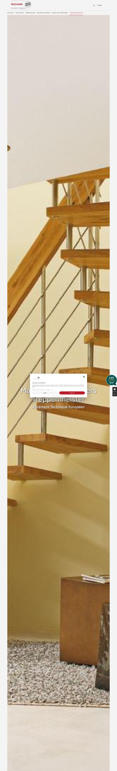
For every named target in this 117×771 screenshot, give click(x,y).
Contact (99, 5)
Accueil (10, 12)
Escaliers (20, 12)
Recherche (93, 5)
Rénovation (30, 12)
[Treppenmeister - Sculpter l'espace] (21, 5)
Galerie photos (43, 12)
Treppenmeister (76, 12)
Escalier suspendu (60, 12)
